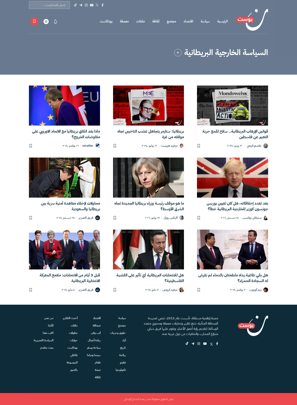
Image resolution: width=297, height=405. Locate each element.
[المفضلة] (34, 21)
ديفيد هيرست (169, 146)
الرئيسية (222, 21)
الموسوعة (72, 362)
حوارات (74, 340)
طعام (98, 362)
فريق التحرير (85, 218)
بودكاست (106, 21)
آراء (124, 340)
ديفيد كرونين (169, 290)
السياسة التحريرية (43, 340)
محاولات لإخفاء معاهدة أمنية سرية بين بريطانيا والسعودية (70, 206)
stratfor (87, 146)
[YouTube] (91, 5)
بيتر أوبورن (255, 290)
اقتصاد (188, 21)
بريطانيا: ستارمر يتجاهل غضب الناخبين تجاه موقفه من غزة (150, 134)
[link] (178, 52)
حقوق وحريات (118, 333)
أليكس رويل (170, 218)
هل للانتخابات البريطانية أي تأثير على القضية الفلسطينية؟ (150, 278)
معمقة (124, 21)
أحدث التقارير (70, 318)
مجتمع (171, 21)
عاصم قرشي (254, 146)
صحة (98, 370)
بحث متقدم (46, 348)
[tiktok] (187, 344)
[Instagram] (86, 5)
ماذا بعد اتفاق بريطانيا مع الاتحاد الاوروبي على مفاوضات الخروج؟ (66, 134)
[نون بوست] (252, 21)
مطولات (73, 333)
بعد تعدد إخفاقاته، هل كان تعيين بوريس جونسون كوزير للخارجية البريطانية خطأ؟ (237, 206)
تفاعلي (74, 355)
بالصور (74, 370)
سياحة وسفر (94, 348)
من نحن (48, 318)
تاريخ (123, 348)
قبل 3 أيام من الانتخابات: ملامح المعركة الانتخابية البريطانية (70, 278)
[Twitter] (97, 5)
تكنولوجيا (121, 370)
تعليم (123, 362)
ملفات (140, 21)
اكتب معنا (48, 333)
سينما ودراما (94, 355)
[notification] (55, 21)
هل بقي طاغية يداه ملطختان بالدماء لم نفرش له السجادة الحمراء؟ (233, 278)
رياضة (122, 355)
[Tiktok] (75, 5)
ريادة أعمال (94, 340)
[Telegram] (80, 5)
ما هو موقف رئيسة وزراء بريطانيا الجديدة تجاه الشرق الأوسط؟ (149, 206)
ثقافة (155, 21)
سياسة (205, 21)
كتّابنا (50, 325)
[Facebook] (102, 5)
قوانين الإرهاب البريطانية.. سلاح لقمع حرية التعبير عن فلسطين (235, 134)
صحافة (97, 325)
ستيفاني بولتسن (252, 218)
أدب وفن (96, 333)
